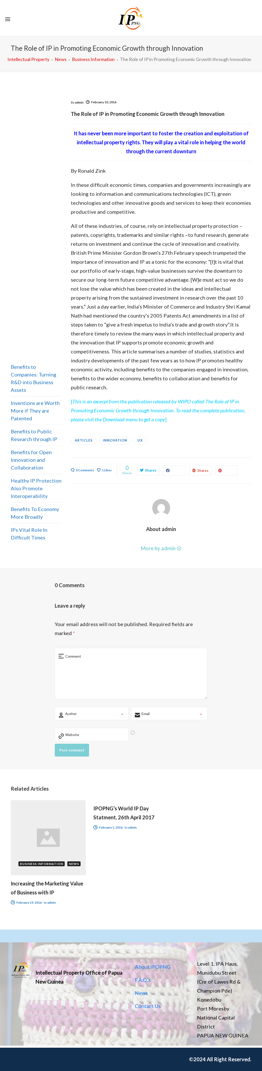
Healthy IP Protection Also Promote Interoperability (36, 488)
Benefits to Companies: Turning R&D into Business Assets (33, 378)
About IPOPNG (153, 967)
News (141, 993)
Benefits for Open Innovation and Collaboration (31, 460)
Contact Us (148, 1006)
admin (79, 102)
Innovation (115, 440)
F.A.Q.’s (143, 980)
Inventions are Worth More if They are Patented (35, 410)
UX (140, 440)
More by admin (158, 548)
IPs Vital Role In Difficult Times (29, 533)
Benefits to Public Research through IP (34, 435)
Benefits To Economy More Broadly (35, 513)
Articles (84, 440)
